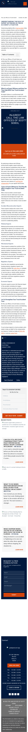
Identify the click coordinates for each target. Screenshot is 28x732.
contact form (13, 333)
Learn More (19, 462)
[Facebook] (13, 694)
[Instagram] (18, 694)
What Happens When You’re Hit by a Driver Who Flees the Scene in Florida (13, 531)
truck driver (17, 268)
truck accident (20, 28)
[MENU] (25, 4)
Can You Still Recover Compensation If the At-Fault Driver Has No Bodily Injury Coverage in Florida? (14, 443)
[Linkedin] (15, 694)
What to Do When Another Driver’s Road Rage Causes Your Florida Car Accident (13, 486)
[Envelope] (10, 694)
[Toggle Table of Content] (16, 55)
